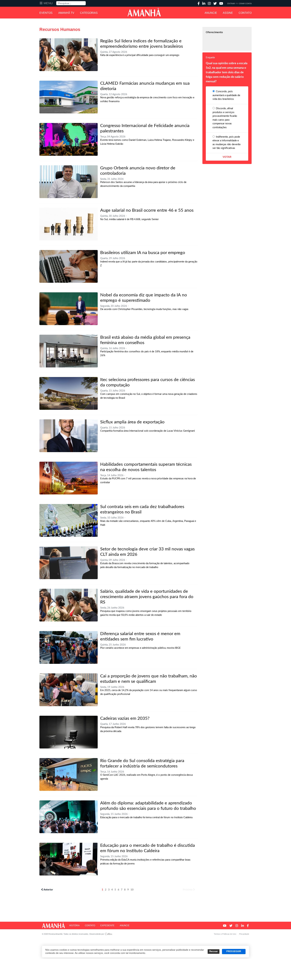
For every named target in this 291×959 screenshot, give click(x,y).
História (74, 925)
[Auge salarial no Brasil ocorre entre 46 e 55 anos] (68, 224)
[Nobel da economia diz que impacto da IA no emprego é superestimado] (68, 308)
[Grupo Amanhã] (144, 12)
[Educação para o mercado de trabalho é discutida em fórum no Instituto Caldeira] (68, 859)
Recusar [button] (213, 951)
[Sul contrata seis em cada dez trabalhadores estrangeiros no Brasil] (68, 520)
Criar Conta (245, 4)
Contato (245, 12)
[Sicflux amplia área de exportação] (68, 435)
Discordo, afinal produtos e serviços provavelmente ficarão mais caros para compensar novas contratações (225, 118)
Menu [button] (48, 3)
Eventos (46, 12)
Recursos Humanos (59, 29)
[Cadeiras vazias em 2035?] (68, 732)
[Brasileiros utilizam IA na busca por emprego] (68, 266)
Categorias (89, 12)
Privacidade (244, 934)
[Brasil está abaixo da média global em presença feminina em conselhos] (68, 351)
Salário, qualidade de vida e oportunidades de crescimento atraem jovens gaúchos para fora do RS (146, 596)
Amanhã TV (66, 12)
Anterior (48, 889)
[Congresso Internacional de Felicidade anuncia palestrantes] (68, 139)
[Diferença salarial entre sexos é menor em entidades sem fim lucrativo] (68, 647)
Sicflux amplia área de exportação (132, 422)
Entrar (231, 4)
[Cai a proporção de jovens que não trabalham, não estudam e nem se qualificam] (68, 689)
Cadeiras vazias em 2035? (125, 718)
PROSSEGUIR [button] (233, 951)
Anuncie (211, 12)
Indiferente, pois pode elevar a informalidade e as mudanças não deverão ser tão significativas (227, 143)
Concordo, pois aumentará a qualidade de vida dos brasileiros (226, 95)
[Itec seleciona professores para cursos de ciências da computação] (68, 393)
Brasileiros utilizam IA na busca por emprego (142, 253)
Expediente (107, 925)
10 (132, 889)
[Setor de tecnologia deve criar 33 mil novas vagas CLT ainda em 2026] (68, 562)
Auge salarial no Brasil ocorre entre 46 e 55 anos (146, 210)
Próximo (188, 889)
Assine (228, 12)
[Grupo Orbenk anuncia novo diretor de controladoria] (68, 181)
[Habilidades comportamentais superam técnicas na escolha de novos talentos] (68, 478)
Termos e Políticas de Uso (225, 934)
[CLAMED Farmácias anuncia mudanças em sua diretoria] (68, 97)
